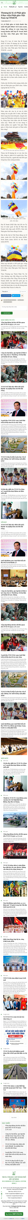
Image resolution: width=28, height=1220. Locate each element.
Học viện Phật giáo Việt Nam (10, 300)
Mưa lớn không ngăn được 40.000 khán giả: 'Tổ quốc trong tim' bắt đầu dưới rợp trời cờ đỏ (15, 905)
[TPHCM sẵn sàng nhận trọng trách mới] (15, 1002)
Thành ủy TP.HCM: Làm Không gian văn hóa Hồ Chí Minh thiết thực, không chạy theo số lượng (15, 800)
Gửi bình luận (7, 313)
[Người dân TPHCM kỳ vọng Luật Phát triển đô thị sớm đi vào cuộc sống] (14, 444)
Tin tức (5, 7)
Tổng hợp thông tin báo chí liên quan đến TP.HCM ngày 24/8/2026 (15, 835)
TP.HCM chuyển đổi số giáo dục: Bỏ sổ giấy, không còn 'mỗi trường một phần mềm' (13, 459)
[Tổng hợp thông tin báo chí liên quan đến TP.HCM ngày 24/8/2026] (15, 851)
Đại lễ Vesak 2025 (8, 301)
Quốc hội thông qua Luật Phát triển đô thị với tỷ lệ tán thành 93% (13, 561)
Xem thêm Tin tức (8, 320)
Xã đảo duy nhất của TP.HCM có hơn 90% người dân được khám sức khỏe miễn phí (12, 491)
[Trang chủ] (2, 7)
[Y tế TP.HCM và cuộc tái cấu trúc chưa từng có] (15, 1037)
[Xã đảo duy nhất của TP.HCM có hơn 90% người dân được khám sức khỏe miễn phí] (14, 510)
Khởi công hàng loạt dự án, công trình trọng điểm (13, 940)
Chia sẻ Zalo (16, 295)
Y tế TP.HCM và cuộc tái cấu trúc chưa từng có (13, 1018)
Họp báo (20, 7)
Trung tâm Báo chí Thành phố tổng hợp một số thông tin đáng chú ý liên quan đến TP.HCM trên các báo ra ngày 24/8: (14, 840)
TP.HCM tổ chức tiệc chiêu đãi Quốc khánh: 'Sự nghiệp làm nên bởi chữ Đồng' (12, 388)
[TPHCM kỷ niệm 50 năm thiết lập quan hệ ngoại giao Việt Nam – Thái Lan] (15, 1104)
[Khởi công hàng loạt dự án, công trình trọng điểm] (15, 964)
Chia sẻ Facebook (7, 295)
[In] (22, 295)
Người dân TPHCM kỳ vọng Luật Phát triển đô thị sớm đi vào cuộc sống (13, 421)
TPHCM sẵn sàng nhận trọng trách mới (14, 979)
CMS (11, 1218)
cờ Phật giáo (20, 300)
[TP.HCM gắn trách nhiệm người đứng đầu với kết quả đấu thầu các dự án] (15, 1071)
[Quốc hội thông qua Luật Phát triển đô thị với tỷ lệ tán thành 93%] (14, 578)
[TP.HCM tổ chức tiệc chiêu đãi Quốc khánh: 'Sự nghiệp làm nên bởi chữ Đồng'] (14, 407)
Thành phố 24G (13, 7)
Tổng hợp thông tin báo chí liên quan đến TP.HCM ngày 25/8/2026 (13, 323)
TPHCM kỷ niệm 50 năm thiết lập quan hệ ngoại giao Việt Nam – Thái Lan (14, 1088)
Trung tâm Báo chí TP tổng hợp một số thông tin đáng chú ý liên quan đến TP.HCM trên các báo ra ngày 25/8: (14, 328)
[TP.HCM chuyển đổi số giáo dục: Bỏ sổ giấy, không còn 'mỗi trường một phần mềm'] (14, 476)
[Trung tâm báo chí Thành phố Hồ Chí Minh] (14, 2)
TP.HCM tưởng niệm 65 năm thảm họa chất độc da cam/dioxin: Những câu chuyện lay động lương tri (14, 867)
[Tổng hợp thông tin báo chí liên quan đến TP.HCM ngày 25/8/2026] (14, 340)
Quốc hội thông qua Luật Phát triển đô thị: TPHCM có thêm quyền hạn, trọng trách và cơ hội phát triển (13, 726)
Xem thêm (14, 1117)
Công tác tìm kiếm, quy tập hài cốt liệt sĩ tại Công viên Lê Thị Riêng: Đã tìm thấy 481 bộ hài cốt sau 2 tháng (14, 355)
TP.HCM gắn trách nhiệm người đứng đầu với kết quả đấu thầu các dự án (15, 1053)
